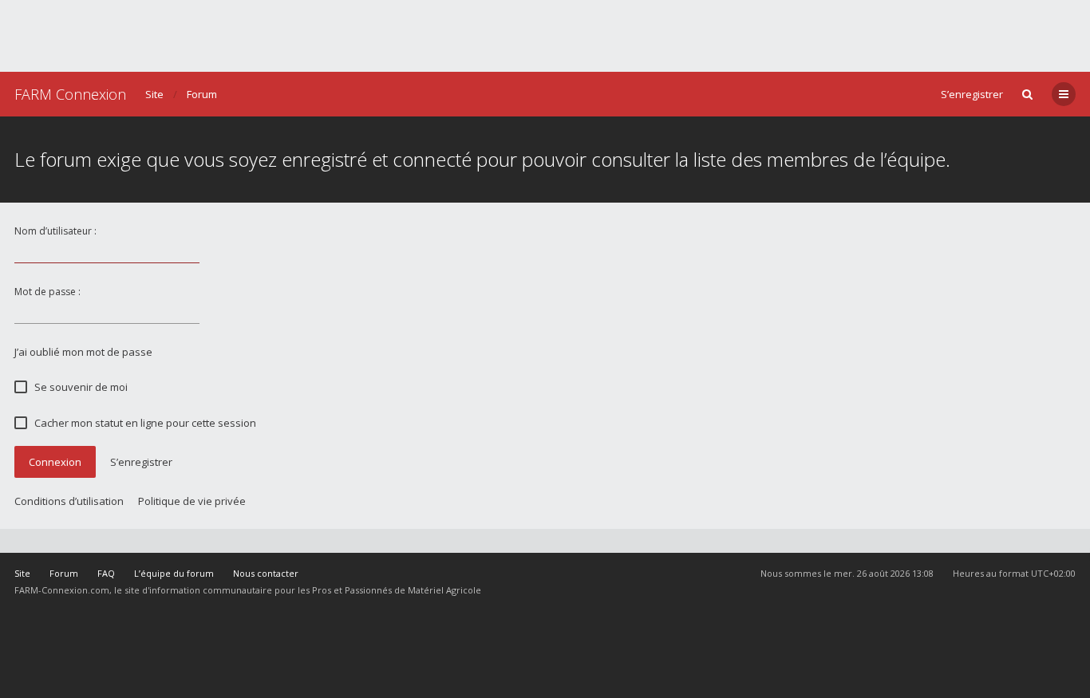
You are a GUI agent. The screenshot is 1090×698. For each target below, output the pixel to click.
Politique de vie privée (192, 501)
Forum (202, 94)
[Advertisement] (545, 36)
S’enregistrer (972, 94)
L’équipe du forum (174, 573)
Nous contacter (265, 573)
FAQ (106, 573)
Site (154, 94)
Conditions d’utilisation (69, 501)
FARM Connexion (70, 94)
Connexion (55, 462)
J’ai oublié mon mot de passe (83, 352)
